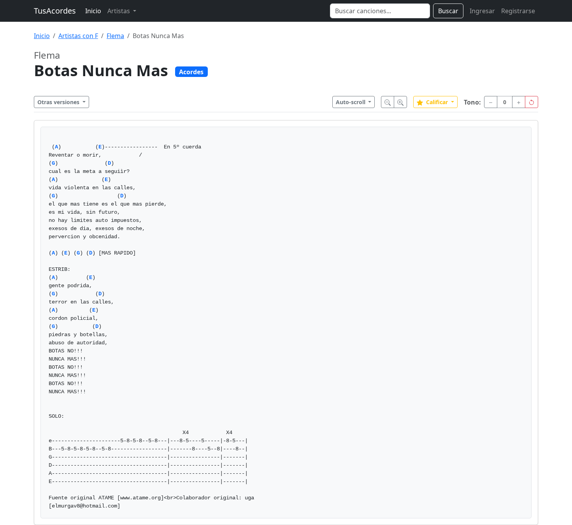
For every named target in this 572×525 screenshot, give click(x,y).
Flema (115, 35)
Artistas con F (78, 35)
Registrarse (518, 11)
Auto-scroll (351, 102)
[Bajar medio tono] (490, 102)
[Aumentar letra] (400, 102)
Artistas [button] (119, 11)
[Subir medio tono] (518, 102)
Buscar (448, 11)
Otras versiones (59, 102)
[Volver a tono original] (531, 102)
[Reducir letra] (387, 102)
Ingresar (482, 11)
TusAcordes (55, 10)
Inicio (93, 11)
